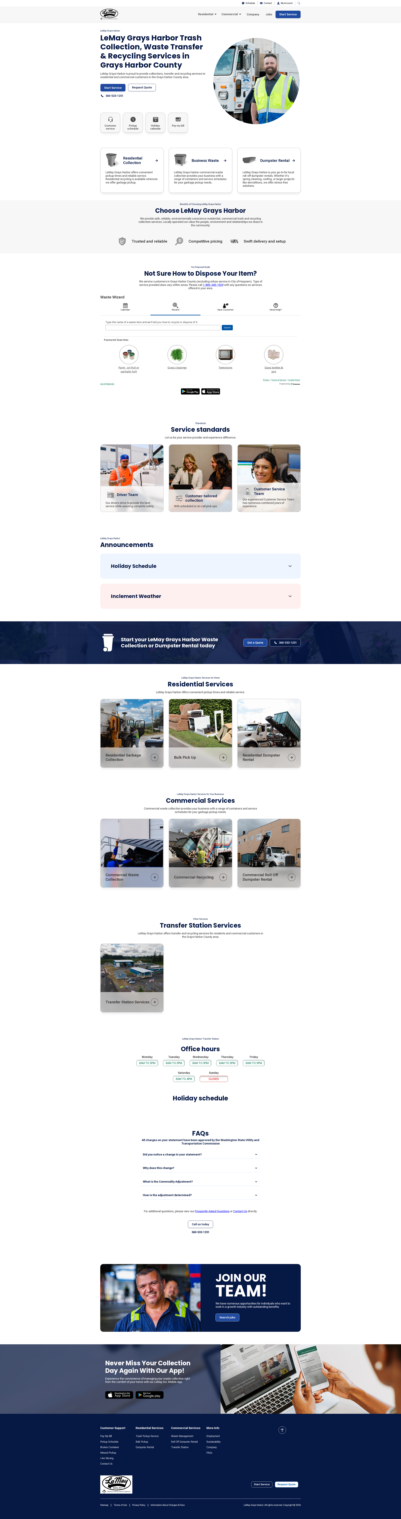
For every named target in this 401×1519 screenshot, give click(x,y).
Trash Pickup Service (147, 1436)
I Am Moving (107, 1458)
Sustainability (213, 1441)
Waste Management (182, 1436)
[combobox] (162, 327)
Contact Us (240, 1211)
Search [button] (227, 327)
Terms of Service (278, 380)
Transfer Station (180, 1447)
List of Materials (107, 383)
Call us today (200, 1224)
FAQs (209, 1452)
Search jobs (227, 1317)
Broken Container (109, 1447)
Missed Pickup (108, 1452)
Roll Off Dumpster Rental (184, 1441)
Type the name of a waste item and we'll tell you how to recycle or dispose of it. (151, 322)
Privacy (266, 380)
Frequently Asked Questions (212, 1211)
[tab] (125, 308)
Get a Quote (255, 642)
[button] (207, 14)
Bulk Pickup (142, 1441)
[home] (109, 14)
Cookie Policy (294, 380)
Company (253, 14)
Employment (213, 1436)
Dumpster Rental (145, 1447)
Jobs (269, 14)
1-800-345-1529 (213, 285)
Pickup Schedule (109, 1441)
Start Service (288, 14)
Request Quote (142, 87)
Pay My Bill (106, 1436)
